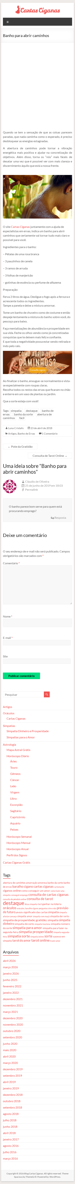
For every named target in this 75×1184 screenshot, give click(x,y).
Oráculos (8, 713)
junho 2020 (10, 1043)
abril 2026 (9, 960)
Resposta (60, 517)
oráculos (9, 908)
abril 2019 (9, 1082)
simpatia (16, 410)
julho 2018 (9, 1120)
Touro (13, 767)
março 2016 (10, 1158)
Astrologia (9, 744)
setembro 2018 (12, 1107)
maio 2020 (9, 1050)
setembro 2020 (12, 1037)
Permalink (31, 489)
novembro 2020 (13, 1024)
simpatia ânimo (37, 936)
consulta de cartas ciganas (48, 895)
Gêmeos (15, 773)
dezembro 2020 (13, 1018)
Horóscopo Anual (18, 849)
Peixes (14, 829)
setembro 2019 (12, 1075)
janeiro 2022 (11, 992)
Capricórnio (17, 817)
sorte (48, 936)
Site (5, 656)
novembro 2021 (13, 1005)
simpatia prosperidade (36, 932)
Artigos (12, 433)
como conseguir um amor (35, 890)
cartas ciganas (44, 886)
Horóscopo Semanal (19, 836)
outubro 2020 (11, 1031)
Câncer (14, 780)
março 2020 (10, 1062)
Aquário (15, 823)
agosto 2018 (11, 1113)
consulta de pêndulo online (14, 899)
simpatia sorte (19, 936)
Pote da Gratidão (20, 446)
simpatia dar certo (59, 916)
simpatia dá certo (24, 923)
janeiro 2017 (11, 1139)
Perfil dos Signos (17, 855)
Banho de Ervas (26, 433)
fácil (21, 418)
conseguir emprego (19, 895)
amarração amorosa (36, 882)
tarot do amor (21, 940)
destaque (32, 410)
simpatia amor (24, 916)
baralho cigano (22, 886)
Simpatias (9, 725)
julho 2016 (9, 1152)
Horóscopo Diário (18, 756)
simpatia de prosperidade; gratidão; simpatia (30, 920)
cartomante (59, 887)
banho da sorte (23, 414)
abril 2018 (9, 1133)
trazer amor (55, 941)
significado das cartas (35, 912)
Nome (7, 616)
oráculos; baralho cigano (27, 908)
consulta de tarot (40, 899)
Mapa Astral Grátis (18, 749)
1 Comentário (50, 433)
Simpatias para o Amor (21, 737)
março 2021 (10, 1011)
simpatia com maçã (41, 916)
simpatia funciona (42, 924)
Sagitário (15, 811)
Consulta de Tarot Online (50, 455)
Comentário (11, 563)
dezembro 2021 (13, 999)
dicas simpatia (31, 904)
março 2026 (10, 967)
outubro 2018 (11, 1101)
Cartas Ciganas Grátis (16, 862)
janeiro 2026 (11, 973)
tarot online (40, 940)
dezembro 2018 (13, 1094)
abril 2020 (9, 1056)
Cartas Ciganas (20, 226)
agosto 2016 (11, 1145)
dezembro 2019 (13, 1069)
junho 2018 (10, 1126)
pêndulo (19, 912)
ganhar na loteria (51, 903)
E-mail (8, 637)
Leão (13, 786)
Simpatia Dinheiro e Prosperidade (28, 731)
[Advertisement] (37, 82)
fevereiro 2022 (12, 986)
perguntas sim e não (47, 908)
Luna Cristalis (16, 428)
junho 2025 (10, 980)
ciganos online (12, 890)
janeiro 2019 (11, 1088)
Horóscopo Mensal (18, 842)
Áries (13, 761)
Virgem (14, 792)
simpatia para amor (27, 928)
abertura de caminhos (14, 882)
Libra (13, 798)
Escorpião (16, 804)
